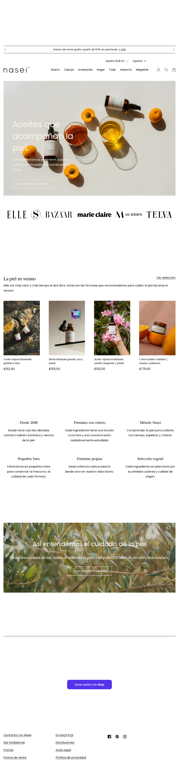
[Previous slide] (5, 49)
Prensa (8, 750)
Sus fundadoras (14, 742)
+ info (122, 49)
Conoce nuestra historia (89, 571)
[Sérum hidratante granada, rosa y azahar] (67, 328)
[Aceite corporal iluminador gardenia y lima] (21, 328)
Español (137, 61)
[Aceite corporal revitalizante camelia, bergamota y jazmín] (112, 328)
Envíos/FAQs (64, 735)
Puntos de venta (14, 757)
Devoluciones (65, 742)
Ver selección (166, 278)
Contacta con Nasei (17, 735)
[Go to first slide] (174, 49)
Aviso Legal (63, 750)
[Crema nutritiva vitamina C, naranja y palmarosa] (157, 328)
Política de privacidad (71, 757)
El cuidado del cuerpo (33, 184)
